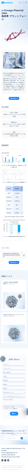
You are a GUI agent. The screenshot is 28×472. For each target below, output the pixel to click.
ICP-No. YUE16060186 (16, 467)
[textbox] (14, 380)
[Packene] (7, 2)
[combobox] (14, 380)
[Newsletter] (21, 438)
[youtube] (8, 460)
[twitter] (5, 460)
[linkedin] (2, 460)
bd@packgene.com (12, 452)
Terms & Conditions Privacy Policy (10, 469)
